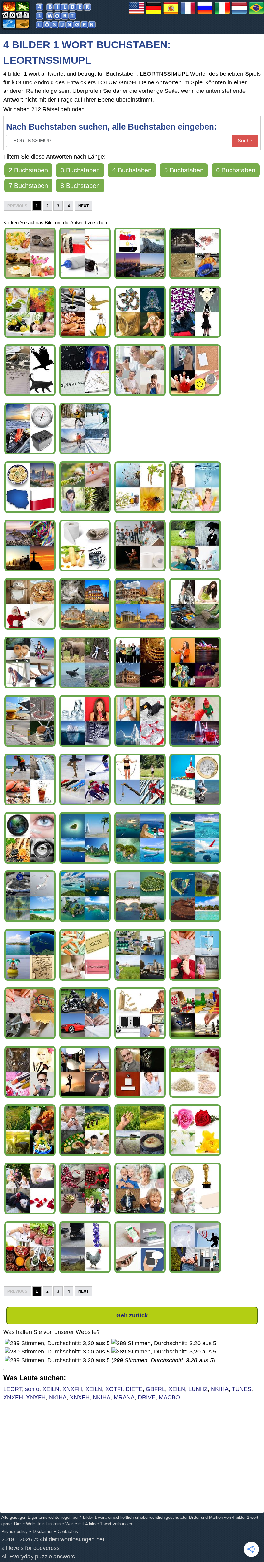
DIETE (134, 1389)
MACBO (169, 1397)
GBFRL (155, 1389)
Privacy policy (14, 1531)
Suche (245, 140)
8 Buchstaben (80, 185)
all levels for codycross (30, 1548)
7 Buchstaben (28, 185)
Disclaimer (42, 1531)
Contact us (68, 1531)
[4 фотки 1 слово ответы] (205, 13)
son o (32, 1389)
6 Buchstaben (235, 170)
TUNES (241, 1389)
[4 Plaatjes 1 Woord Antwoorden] (239, 13)
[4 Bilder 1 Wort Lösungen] (154, 13)
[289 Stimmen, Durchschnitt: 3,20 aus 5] (57, 1343)
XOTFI (113, 1389)
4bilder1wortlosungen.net (72, 1539)
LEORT (12, 1389)
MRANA (124, 1397)
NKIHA (220, 1389)
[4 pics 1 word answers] (137, 13)
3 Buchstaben (80, 170)
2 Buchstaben (28, 170)
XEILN (50, 1389)
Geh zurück (132, 1315)
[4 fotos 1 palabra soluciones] (171, 13)
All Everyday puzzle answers (38, 1556)
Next (83, 206)
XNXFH (72, 1389)
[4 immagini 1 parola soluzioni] (222, 13)
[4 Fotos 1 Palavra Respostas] (256, 13)
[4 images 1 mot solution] (188, 13)
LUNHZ (198, 1389)
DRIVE (147, 1397)
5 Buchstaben (183, 170)
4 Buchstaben (132, 170)
